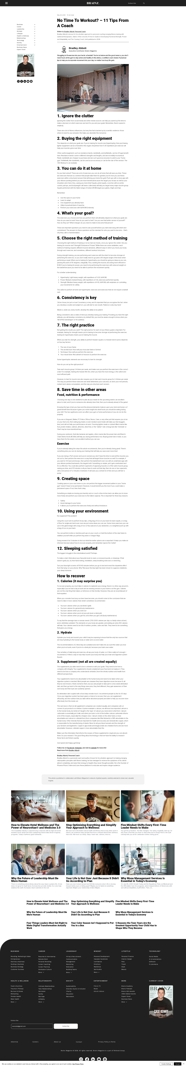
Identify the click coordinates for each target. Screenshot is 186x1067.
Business (20, 24)
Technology (20, 40)
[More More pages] (43, 972)
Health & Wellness (23, 36)
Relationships (21, 38)
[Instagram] (18, 81)
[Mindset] (34, 31)
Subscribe (132, 3)
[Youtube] (28, 81)
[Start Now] (38, 833)
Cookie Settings (166, 1064)
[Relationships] (34, 38)
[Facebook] (21, 81)
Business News (22, 47)
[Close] (184, 1063)
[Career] (34, 27)
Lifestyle (19, 33)
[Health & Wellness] (34, 36)
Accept (178, 1064)
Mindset (19, 31)
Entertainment (22, 45)
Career (19, 27)
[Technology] (34, 40)
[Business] (34, 24)
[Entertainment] (34, 45)
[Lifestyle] (34, 33)
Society (19, 42)
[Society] (34, 43)
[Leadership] (34, 29)
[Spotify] (31, 81)
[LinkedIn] (24, 81)
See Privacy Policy (78, 1064)
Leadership (20, 29)
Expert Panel (21, 49)
